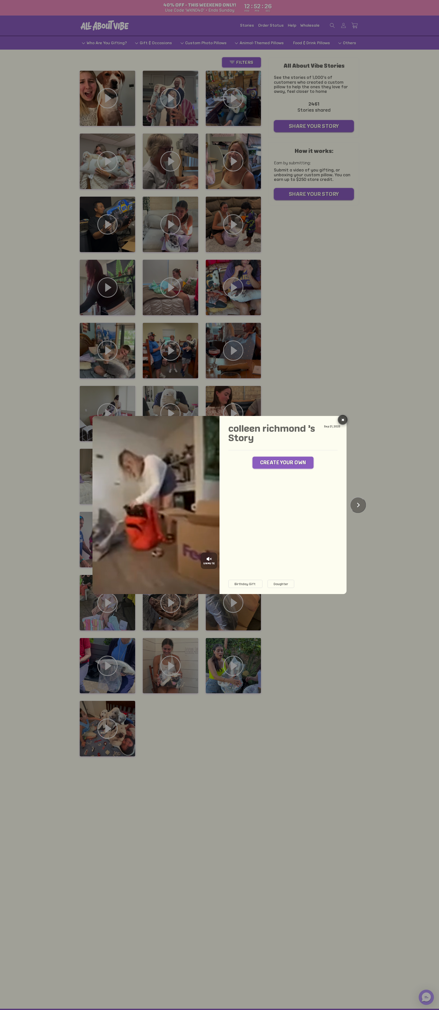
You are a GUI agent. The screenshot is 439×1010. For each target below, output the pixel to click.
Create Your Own (283, 462)
